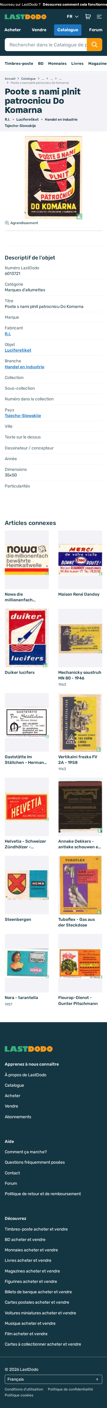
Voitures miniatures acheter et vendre (40, 1313)
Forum (96, 29)
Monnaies (57, 63)
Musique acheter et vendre (30, 1323)
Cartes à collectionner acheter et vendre (43, 1344)
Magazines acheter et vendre (32, 1271)
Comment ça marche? (26, 1151)
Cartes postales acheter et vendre (37, 1302)
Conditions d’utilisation (24, 1389)
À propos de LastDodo (25, 1074)
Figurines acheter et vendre (31, 1281)
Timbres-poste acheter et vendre (36, 1229)
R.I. (7, 119)
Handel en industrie (61, 119)
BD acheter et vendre (25, 1239)
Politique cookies (19, 1395)
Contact (12, 1173)
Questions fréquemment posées (35, 1162)
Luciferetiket (27, 119)
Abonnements (18, 1116)
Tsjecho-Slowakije (20, 126)
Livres (77, 63)
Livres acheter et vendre (28, 1260)
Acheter (12, 29)
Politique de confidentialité (70, 1389)
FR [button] (70, 16)
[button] (88, 16)
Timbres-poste (19, 63)
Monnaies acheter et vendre (31, 1250)
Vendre (39, 29)
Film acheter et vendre (26, 1333)
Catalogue (67, 29)
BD (40, 63)
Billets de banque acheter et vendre (38, 1291)
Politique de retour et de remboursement (43, 1193)
